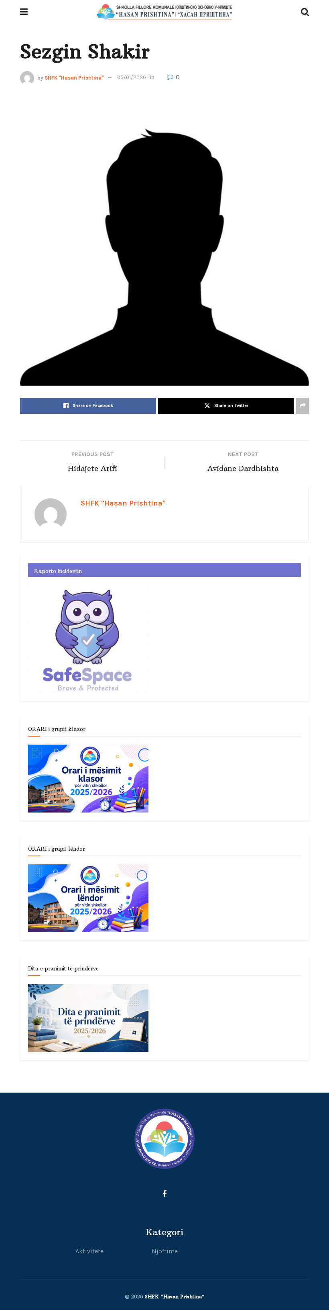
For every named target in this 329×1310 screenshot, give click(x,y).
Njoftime (165, 1251)
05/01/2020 (131, 77)
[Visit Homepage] (164, 12)
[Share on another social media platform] (302, 406)
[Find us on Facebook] (164, 1194)
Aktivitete (89, 1251)
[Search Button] (305, 12)
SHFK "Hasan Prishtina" (74, 77)
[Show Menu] (24, 12)
